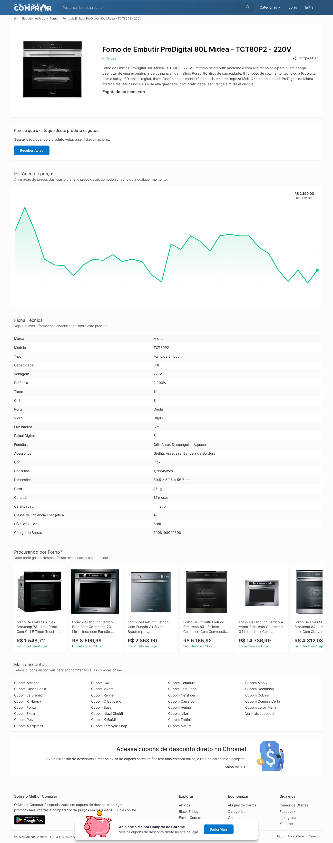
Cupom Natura (180, 726)
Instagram (288, 817)
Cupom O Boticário (106, 701)
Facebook (287, 811)
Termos (314, 836)
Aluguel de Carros (242, 805)
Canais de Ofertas (294, 805)
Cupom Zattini (179, 719)
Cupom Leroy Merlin (261, 707)
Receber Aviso (32, 150)
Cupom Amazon (26, 683)
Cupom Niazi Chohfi (107, 713)
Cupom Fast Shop (182, 689)
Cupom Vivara (102, 689)
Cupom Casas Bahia (30, 689)
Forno (54, 18)
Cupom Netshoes (182, 695)
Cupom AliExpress (28, 726)
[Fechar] (250, 829)
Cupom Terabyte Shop (109, 726)
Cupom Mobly (256, 683)
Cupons (234, 817)
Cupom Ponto (25, 707)
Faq (279, 836)
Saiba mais (233, 767)
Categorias (236, 811)
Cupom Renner (103, 695)
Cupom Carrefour (182, 701)
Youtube (286, 824)
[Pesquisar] (248, 7)
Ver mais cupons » (259, 713)
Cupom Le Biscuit (28, 695)
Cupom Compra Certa (262, 701)
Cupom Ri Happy (27, 701)
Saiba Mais (219, 829)
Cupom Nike (178, 713)
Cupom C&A (100, 683)
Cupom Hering (179, 707)
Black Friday (189, 811)
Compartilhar (308, 58)
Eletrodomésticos (33, 18)
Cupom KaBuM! (103, 719)
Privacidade (295, 836)
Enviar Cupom (190, 817)
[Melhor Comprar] (34, 7)
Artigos (184, 805)
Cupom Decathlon (259, 689)
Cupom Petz (24, 719)
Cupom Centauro (181, 683)
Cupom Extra (24, 713)
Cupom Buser (102, 707)
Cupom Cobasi (257, 695)
